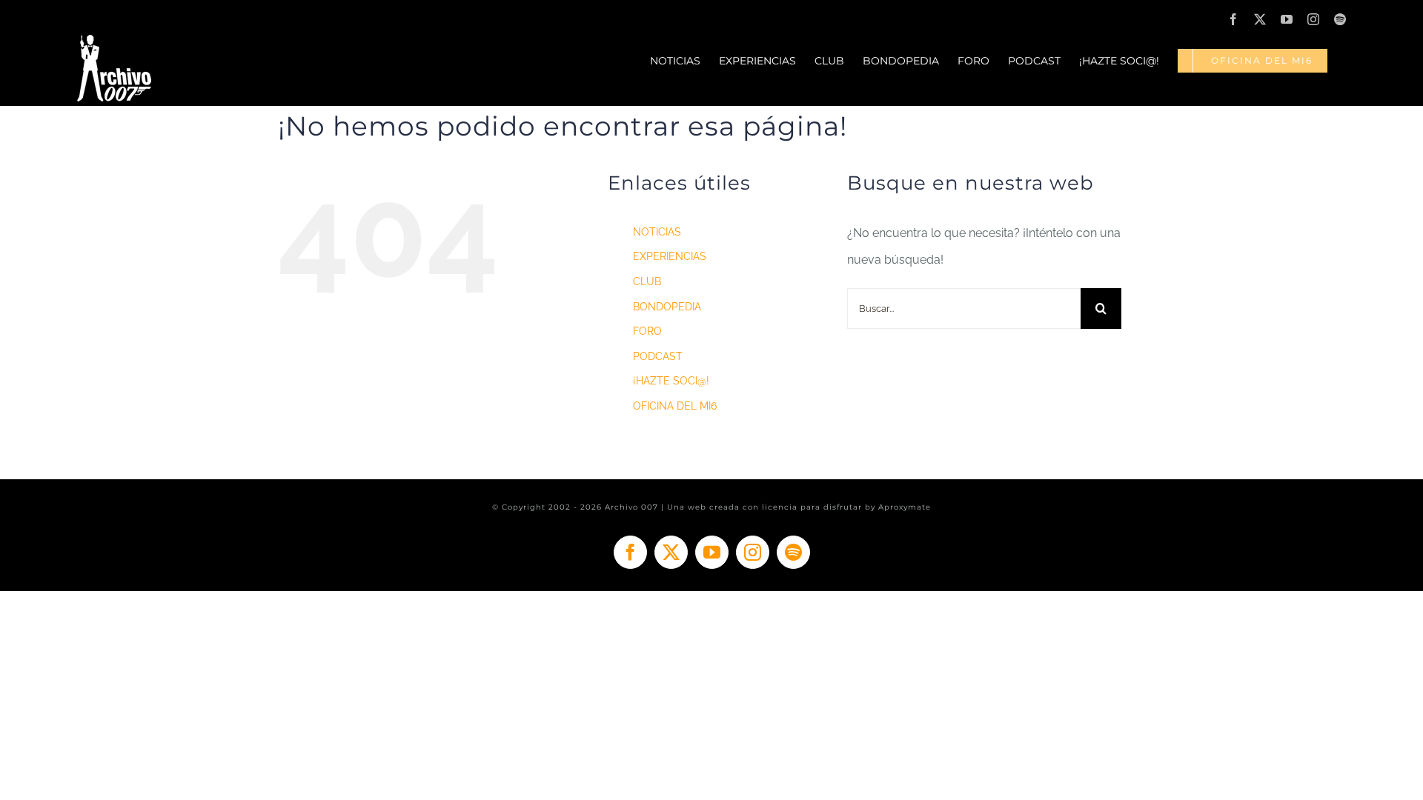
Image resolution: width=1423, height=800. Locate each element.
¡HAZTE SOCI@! (671, 381)
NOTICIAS (657, 232)
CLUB (647, 281)
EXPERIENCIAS (669, 256)
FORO (647, 331)
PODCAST (658, 356)
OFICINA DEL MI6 (675, 406)
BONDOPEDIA (667, 307)
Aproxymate (904, 507)
